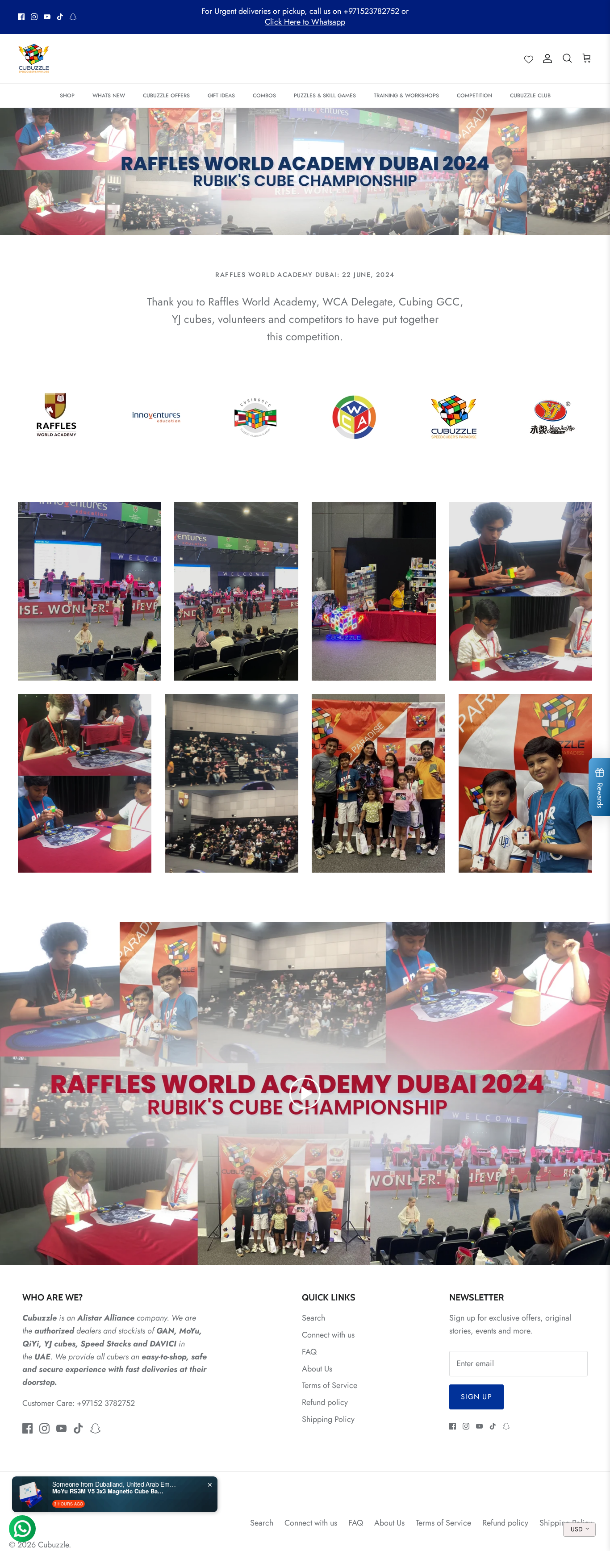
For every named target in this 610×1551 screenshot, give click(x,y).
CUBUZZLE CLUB (530, 96)
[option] (305, 171)
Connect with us (328, 1335)
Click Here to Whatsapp (305, 22)
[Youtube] (47, 16)
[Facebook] (21, 16)
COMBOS (264, 96)
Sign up (476, 1397)
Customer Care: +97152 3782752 (78, 1403)
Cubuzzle (53, 1545)
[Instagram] (34, 16)
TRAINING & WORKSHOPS (406, 96)
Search (313, 1318)
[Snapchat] (73, 16)
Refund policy (325, 1402)
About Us (317, 1369)
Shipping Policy (328, 1419)
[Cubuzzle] (33, 58)
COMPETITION (474, 96)
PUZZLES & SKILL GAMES (325, 96)
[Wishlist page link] (528, 58)
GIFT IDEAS (221, 96)
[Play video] (305, 1093)
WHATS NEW (108, 96)
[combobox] (579, 1529)
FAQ (309, 1352)
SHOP (67, 96)
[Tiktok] (60, 16)
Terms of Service (329, 1385)
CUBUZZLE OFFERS (166, 96)
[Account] (546, 58)
